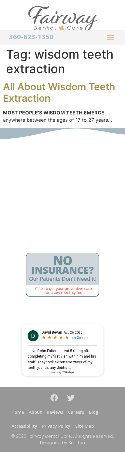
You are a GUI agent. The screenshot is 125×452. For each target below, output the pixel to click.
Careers (76, 412)
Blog (93, 412)
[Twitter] (71, 397)
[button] (110, 37)
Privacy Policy (56, 426)
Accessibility (24, 426)
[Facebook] (54, 397)
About (35, 412)
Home (18, 412)
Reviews (55, 412)
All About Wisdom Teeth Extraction (59, 92)
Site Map (84, 426)
